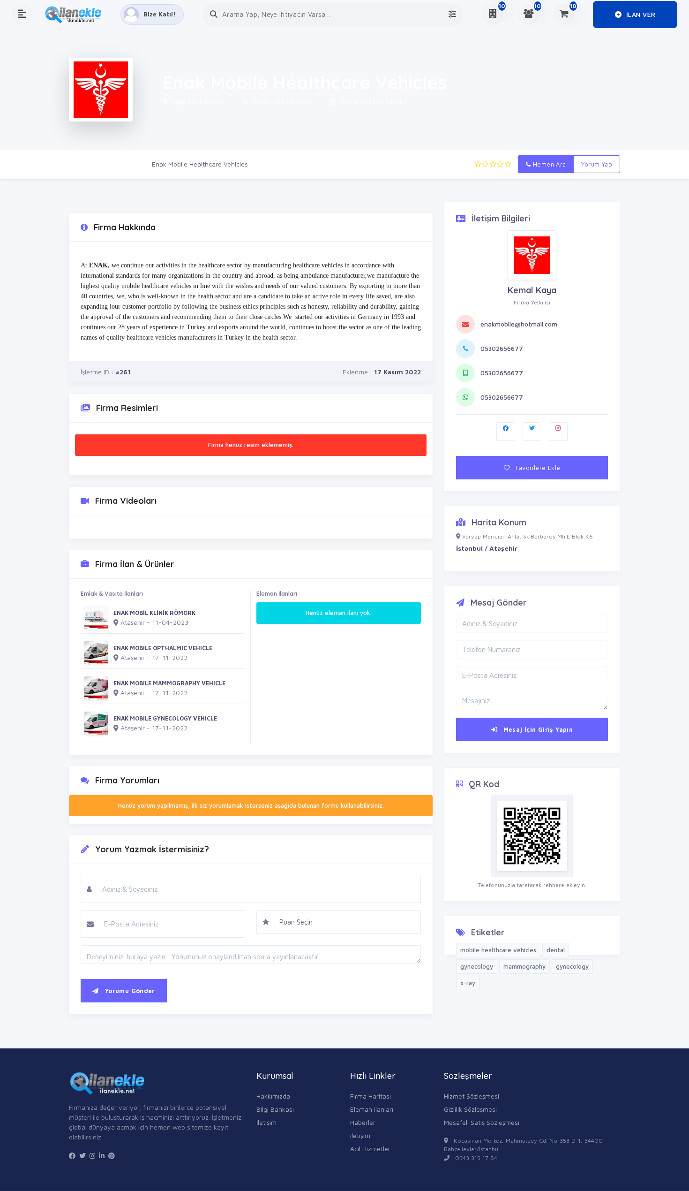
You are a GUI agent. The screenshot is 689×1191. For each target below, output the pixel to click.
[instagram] (92, 1155)
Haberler (362, 1122)
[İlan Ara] (213, 14)
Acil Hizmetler (370, 1149)
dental (556, 950)
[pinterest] (111, 1155)
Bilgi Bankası (275, 1109)
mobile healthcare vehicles (498, 950)
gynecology (476, 966)
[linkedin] (102, 1155)
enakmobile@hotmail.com (518, 324)
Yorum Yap (596, 164)
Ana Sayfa (84, 164)
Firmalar (126, 164)
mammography (524, 966)
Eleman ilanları (371, 1109)
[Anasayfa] (76, 14)
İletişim (266, 1122)
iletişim (360, 1135)
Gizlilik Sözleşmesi (470, 1109)
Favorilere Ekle (537, 467)
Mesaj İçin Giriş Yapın (537, 729)
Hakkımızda (273, 1096)
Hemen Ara (548, 164)
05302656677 (501, 348)
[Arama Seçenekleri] (452, 14)
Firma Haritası (370, 1096)
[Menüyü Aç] (22, 14)
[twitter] (82, 1155)
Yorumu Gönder (128, 990)
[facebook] (72, 1155)
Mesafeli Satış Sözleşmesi (481, 1122)
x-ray (467, 982)
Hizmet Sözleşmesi (471, 1096)
